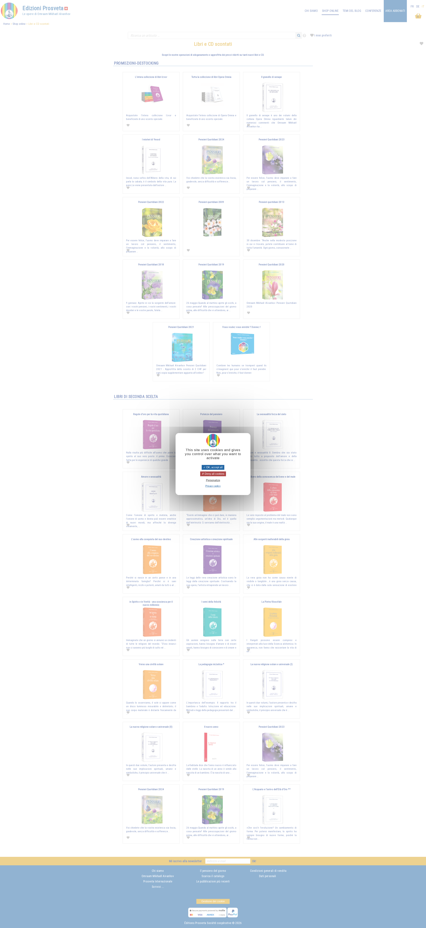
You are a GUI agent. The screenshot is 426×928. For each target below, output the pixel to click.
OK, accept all (214, 467)
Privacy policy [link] (213, 486)
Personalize (213, 480)
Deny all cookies (214, 473)
